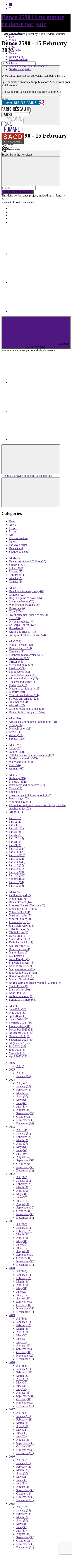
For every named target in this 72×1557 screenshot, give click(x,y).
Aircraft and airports (23, 678)
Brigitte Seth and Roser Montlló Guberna (35, 982)
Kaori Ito (17, 992)
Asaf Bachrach (19, 945)
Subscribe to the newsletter (17, 192)
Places (12, 531)
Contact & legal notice (22, 222)
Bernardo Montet (21, 976)
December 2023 (21, 1029)
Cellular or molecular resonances (28, 65)
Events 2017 (16, 212)
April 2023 (18, 1056)
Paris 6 (15, 835)
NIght (16, 811)
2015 (12, 1503)
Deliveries (17, 608)
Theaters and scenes (24, 681)
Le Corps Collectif (22, 625)
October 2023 (19, 1036)
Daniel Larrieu (19, 949)
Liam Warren (19, 989)
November (25, 1120)
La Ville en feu (20, 966)
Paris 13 (17, 858)
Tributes (16, 574)
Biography (15, 50)
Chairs (15, 788)
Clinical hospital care (24, 695)
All (14, 558)
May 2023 (17, 1053)
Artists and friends (23, 631)
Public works (19, 671)
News (12, 524)
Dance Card (16, 56)
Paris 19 (16, 885)
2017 (12, 1409)
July (21, 1106)
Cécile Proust (18, 986)
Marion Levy (18, 952)
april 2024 (17, 1016)
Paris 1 (15, 818)
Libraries (17, 691)
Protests (16, 571)
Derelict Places (20, 648)
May (21, 1099)
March (22, 1093)
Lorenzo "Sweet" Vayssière (27, 905)
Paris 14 (13, 62)
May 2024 (17, 1012)
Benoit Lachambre (22, 999)
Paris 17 (16, 872)
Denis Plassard (20, 902)
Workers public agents (24, 604)
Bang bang (19, 798)
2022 (12, 1173)
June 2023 (17, 1049)
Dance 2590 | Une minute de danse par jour (32, 20)
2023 (12, 1126)
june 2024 (17, 1009)
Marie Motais (19, 939)
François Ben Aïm (21, 962)
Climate (16, 581)
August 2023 (19, 1043)
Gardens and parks (20, 69)
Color (16, 725)
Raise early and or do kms (27, 785)
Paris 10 (17, 848)
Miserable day (20, 801)
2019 (12, 1315)
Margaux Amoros (22, 969)
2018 (12, 1362)
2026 (12, 1062)
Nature (16, 751)
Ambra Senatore (21, 996)
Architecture (19, 658)
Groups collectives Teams (27, 635)
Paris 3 (15, 825)
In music (17, 781)
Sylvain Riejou (19, 928)
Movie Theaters (21, 644)
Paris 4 (16, 828)
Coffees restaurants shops (27, 708)
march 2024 (18, 1019)
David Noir (17, 935)
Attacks (16, 578)
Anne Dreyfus (19, 959)
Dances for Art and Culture (27, 561)
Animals (16, 768)
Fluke (15, 791)
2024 (12, 1079)
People (13, 528)
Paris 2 (15, 821)
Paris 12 (17, 855)
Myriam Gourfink (21, 979)
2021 (12, 1221)
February (24, 1089)
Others (13, 541)
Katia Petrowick (21, 942)
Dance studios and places (27, 712)
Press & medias (18, 215)
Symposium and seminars (26, 654)
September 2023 (21, 1039)
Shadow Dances (18, 551)
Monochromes (20, 728)
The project (15, 208)
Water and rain (21, 761)
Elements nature (18, 59)
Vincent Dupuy (20, 918)
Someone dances (21, 601)
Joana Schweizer (21, 925)
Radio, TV (18, 685)
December (25, 1123)
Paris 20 (17, 875)
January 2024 (19, 1026)
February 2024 (20, 1022)
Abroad (17, 705)
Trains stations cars (22, 675)
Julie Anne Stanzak (23, 972)
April (22, 1096)
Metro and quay (21, 665)
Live (14, 731)
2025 (12, 1069)
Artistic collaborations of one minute (33, 721)
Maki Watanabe (20, 915)
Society (17, 564)
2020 (12, 1268)
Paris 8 (15, 841)
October (23, 1116)
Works (16, 735)
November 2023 (21, 1032)
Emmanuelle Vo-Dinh (23, 908)
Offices (16, 661)
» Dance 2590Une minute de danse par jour (26, 475)
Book (12, 36)
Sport (15, 618)
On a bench (18, 702)
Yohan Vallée (19, 912)
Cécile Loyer (18, 932)
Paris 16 (17, 868)
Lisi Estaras (17, 955)
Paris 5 (15, 831)
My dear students (21, 621)
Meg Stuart (17, 898)
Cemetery (16, 651)
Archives (14, 218)
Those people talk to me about (30, 795)
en (10, 4)
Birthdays (17, 778)
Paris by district (18, 544)
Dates (12, 521)
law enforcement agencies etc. (29, 614)
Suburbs (17, 878)
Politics (16, 568)
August (23, 1109)
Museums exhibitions (24, 688)
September (25, 1113)
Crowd (16, 611)
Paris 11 (17, 851)
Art (11, 534)
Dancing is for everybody (26, 591)
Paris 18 (16, 882)
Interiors (17, 668)
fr (10, 8)
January (23, 1076)
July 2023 (17, 1046)
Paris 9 (15, 845)
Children (17, 594)
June (21, 1103)
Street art (17, 738)
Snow (15, 748)
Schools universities (24, 698)
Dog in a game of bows (25, 598)
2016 (12, 1456)
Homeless (16, 628)
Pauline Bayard (20, 895)
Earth (15, 765)
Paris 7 (16, 838)
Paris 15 (16, 865)
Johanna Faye (19, 922)
